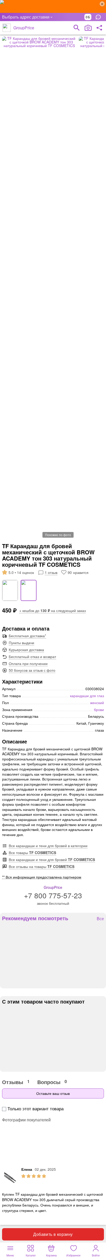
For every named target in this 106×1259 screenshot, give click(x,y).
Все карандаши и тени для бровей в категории (48, 845)
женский (97, 702)
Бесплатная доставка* (27, 635)
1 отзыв (51, 572)
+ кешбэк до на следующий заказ (52, 610)
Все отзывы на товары (41, 866)
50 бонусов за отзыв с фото (32, 670)
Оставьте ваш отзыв (53, 1093)
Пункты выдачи (21, 642)
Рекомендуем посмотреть (35, 918)
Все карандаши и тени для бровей (52, 859)
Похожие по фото (58, 535)
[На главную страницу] (7, 28)
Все (100, 918)
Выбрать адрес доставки (25, 17)
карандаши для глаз (87, 695)
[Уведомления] (99, 17)
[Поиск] (77, 28)
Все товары (32, 852)
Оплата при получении (28, 663)
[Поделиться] (99, 28)
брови (99, 709)
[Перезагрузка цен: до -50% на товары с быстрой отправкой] (53, 6)
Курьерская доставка (26, 649)
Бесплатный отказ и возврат (32, 656)
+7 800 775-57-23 (53, 895)
